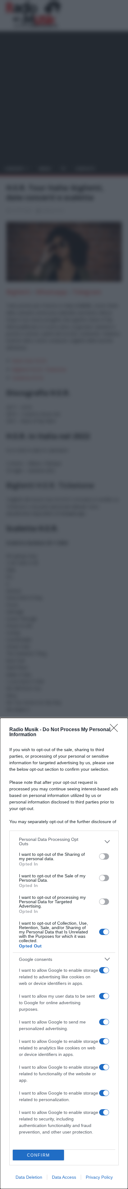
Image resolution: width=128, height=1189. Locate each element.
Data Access (64, 1177)
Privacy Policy (99, 1177)
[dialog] (64, 953)
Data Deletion (29, 1177)
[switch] (104, 856)
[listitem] (64, 841)
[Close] (116, 730)
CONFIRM (38, 1155)
